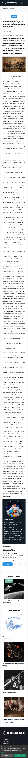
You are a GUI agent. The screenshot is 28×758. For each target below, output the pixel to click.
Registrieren (20, 564)
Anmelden (7, 564)
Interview (14, 16)
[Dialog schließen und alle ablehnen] (27, 746)
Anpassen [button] (3, 752)
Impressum (6, 743)
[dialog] (14, 751)
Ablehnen (7, 755)
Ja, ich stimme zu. (20, 755)
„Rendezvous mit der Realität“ (10, 83)
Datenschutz (6, 741)
